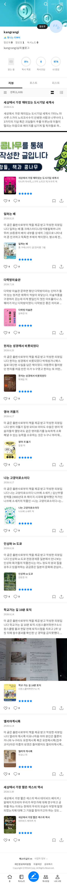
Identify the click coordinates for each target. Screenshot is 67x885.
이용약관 (38, 864)
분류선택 (5, 92)
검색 (46, 4)
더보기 (53, 4)
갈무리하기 (54, 201)
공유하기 (61, 201)
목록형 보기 (61, 92)
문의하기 (48, 864)
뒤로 (5, 4)
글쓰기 (33, 876)
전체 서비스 (61, 4)
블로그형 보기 (52, 92)
